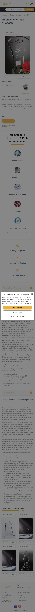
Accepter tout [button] (17, 307)
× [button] (32, 294)
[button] (17, 317)
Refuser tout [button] (17, 312)
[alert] (17, 306)
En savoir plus (27, 303)
